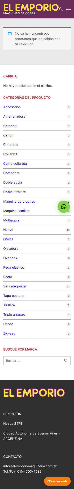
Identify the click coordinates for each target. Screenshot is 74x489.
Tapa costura (13, 296)
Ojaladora (10, 248)
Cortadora (11, 173)
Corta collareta (15, 163)
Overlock (10, 258)
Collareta (10, 154)
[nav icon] (68, 9)
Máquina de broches (19, 201)
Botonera (10, 126)
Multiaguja (11, 220)
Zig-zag (9, 333)
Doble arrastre (14, 192)
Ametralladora (14, 116)
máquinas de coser (19, 13)
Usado (8, 324)
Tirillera (9, 305)
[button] (64, 207)
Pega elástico (13, 267)
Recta (7, 277)
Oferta (8, 239)
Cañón (8, 135)
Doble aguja (12, 182)
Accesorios (12, 107)
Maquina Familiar (16, 211)
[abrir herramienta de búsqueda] (61, 9)
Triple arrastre (14, 314)
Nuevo (8, 230)
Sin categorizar (15, 286)
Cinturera (10, 145)
